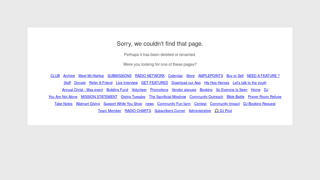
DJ (266, 89)
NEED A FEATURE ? (263, 75)
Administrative (200, 110)
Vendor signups (184, 89)
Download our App (186, 82)
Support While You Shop (123, 103)
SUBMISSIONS (120, 75)
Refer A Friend (100, 82)
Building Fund (117, 89)
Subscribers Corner (169, 110)
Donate (80, 82)
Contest (200, 103)
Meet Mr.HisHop (91, 75)
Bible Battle (235, 96)
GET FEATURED (154, 82)
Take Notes (63, 103)
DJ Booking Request (259, 103)
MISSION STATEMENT (99, 96)
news (150, 103)
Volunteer (139, 89)
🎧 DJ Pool (223, 110)
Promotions (159, 89)
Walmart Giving (88, 103)
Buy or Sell (235, 75)
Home (255, 89)
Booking (206, 89)
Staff (67, 82)
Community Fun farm (174, 103)
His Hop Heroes (216, 82)
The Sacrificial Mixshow (167, 96)
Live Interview (127, 82)
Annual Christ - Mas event (82, 89)
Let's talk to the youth (249, 82)
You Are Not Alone (63, 96)
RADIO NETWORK (150, 75)
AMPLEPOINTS (210, 75)
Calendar (175, 75)
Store (190, 75)
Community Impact (225, 103)
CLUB (55, 75)
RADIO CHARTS (138, 110)
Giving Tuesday (133, 96)
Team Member (109, 110)
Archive (69, 75)
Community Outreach (206, 96)
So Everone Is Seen (232, 89)
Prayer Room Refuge (265, 96)
